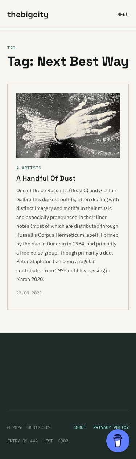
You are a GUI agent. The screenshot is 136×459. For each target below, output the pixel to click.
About (79, 427)
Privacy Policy (111, 427)
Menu (123, 14)
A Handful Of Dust (46, 178)
